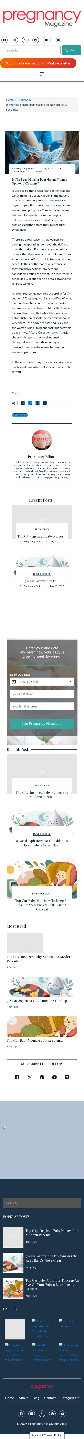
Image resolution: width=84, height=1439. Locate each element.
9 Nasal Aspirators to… (41, 581)
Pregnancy (24, 99)
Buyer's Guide (42, 574)
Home (10, 99)
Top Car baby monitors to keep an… (35, 1040)
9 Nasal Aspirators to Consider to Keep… (38, 1001)
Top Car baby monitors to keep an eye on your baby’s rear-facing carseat (42, 904)
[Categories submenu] (78, 1398)
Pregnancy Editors (26, 168)
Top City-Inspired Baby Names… (42, 536)
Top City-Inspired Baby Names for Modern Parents (42, 794)
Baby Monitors (42, 893)
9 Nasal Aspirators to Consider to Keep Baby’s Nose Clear (42, 843)
